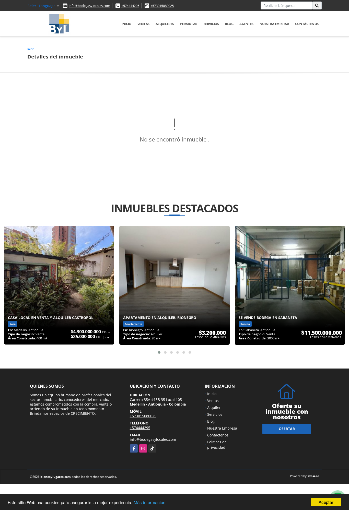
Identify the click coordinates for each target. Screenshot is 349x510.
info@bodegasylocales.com (89, 5)
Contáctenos (307, 23)
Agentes (246, 23)
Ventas (143, 23)
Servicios (211, 23)
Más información (149, 502)
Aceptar (326, 502)
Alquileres (165, 23)
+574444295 (130, 5)
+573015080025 (162, 5)
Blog (229, 23)
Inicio (126, 23)
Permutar (188, 23)
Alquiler (214, 407)
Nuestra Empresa (274, 23)
